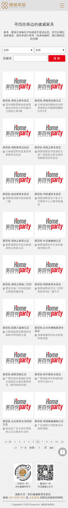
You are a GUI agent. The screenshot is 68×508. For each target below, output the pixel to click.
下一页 (23, 448)
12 (15, 448)
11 (62, 442)
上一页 (8, 442)
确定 (52, 448)
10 (56, 442)
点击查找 (34, 497)
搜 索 (56, 58)
